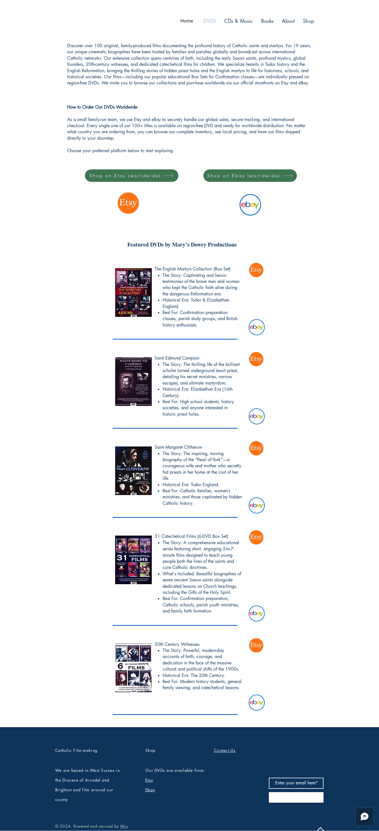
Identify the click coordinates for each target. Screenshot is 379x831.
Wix (124, 826)
